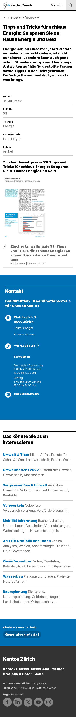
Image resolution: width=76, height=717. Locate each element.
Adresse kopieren (24, 334)
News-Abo (40, 669)
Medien (58, 669)
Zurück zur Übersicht (23, 18)
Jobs (39, 674)
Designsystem (39, 683)
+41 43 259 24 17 (26, 346)
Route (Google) (23, 328)
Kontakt (10, 669)
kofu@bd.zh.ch (26, 394)
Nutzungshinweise (46, 688)
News (24, 669)
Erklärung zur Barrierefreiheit (18, 688)
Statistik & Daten (18, 674)
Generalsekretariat (22, 634)
